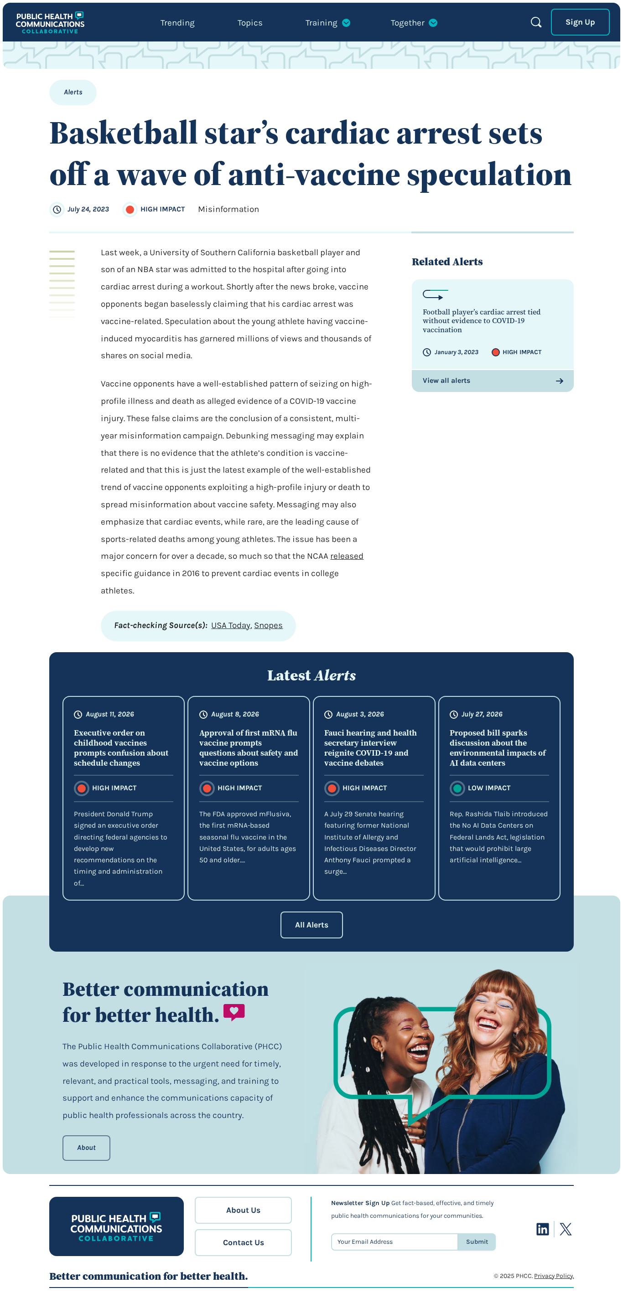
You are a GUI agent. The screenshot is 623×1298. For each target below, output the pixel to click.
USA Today (230, 625)
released (346, 556)
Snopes (268, 625)
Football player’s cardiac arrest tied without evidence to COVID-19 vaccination (482, 321)
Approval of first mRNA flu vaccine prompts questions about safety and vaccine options (248, 748)
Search (536, 22)
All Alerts (311, 924)
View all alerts (446, 380)
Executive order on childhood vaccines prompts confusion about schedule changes (121, 748)
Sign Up (580, 21)
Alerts (73, 92)
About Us (243, 1210)
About (86, 1147)
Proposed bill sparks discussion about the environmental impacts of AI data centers (497, 748)
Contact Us (243, 1242)
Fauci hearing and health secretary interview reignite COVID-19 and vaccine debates (370, 748)
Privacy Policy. (554, 1276)
